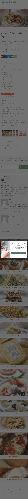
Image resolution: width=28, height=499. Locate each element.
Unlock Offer (18, 253)
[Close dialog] (26, 241)
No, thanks (18, 256)
